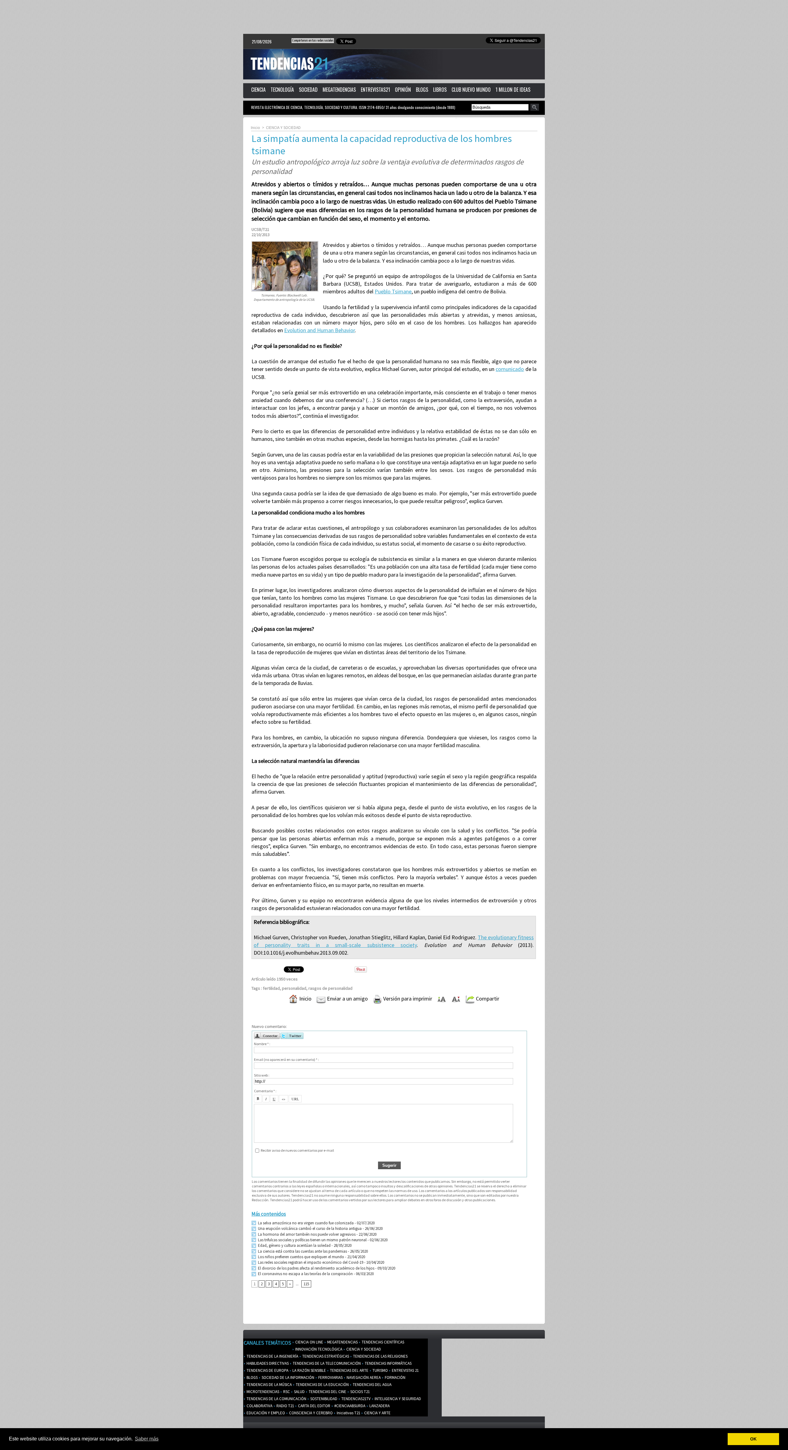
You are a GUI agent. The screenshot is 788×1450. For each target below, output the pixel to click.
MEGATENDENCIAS (339, 89)
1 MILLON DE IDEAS (513, 89)
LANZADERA (379, 1405)
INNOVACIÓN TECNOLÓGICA (318, 1349)
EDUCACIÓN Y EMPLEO (265, 1413)
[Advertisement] (394, 17)
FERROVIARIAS (330, 1377)
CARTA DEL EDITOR (313, 1405)
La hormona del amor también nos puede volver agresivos (306, 1234)
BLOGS (422, 89)
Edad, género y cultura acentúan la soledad (294, 1245)
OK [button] (753, 1438)
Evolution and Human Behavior (319, 330)
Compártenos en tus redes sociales (312, 40)
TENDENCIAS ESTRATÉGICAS (325, 1356)
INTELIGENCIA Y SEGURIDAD (397, 1398)
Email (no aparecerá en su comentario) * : (286, 1059)
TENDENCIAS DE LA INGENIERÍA (272, 1356)
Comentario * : (265, 1091)
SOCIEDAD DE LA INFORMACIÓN (287, 1377)
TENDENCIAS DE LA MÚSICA (269, 1384)
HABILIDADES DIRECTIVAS (267, 1363)
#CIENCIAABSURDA (349, 1405)
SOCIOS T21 (359, 1391)
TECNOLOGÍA (282, 89)
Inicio (255, 127)
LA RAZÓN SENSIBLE (308, 1370)
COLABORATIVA (259, 1405)
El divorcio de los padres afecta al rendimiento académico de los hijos (315, 1268)
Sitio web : (261, 1075)
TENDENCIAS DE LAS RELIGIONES (380, 1356)
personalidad (294, 988)
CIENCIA (258, 89)
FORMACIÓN (394, 1377)
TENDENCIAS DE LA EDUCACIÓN (322, 1384)
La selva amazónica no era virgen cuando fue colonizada (305, 1223)
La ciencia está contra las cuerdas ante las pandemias (302, 1251)
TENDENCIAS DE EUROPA (267, 1370)
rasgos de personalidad (330, 988)
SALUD (299, 1391)
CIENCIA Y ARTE (377, 1413)
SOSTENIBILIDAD (323, 1398)
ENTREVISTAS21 (375, 89)
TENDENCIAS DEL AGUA (372, 1384)
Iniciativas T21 (348, 1413)
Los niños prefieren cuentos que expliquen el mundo (300, 1256)
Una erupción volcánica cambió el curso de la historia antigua (309, 1228)
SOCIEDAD (308, 89)
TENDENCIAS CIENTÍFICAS (382, 1342)
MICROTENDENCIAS (262, 1391)
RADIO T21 (284, 1405)
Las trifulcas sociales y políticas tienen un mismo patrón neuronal (312, 1240)
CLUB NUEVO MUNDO (471, 89)
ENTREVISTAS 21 (405, 1370)
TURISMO (380, 1370)
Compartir (487, 998)
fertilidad (271, 988)
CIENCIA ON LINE (308, 1342)
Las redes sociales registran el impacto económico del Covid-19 (310, 1262)
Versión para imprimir (407, 998)
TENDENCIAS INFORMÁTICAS (388, 1363)
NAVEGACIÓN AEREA (363, 1377)
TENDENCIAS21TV (355, 1398)
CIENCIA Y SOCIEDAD (283, 127)
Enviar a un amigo (347, 998)
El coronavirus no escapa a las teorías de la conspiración (305, 1273)
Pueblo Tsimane (393, 291)
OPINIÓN (403, 89)
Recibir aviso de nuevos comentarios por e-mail (297, 1150)
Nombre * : (262, 1043)
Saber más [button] (147, 1438)
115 (306, 1284)
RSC (286, 1391)
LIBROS (440, 89)
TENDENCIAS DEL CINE (327, 1391)
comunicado (510, 369)
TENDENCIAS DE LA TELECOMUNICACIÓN (326, 1363)
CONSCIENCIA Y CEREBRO (310, 1413)
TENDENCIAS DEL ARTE (348, 1370)
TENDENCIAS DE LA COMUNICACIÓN (276, 1398)
